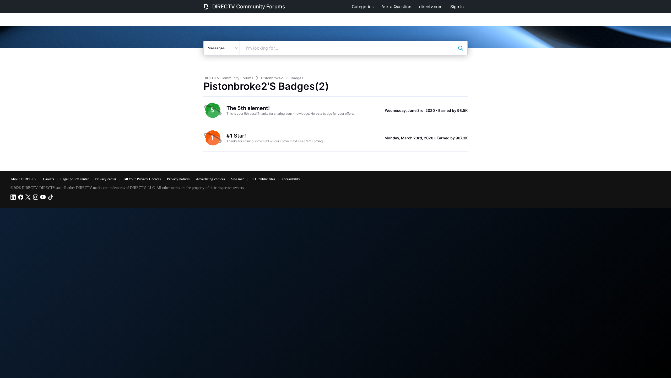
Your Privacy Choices (145, 179)
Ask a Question (396, 6)
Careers (49, 179)
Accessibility (290, 179)
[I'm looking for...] (460, 48)
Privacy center (106, 179)
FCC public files (263, 179)
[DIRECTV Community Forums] (205, 6)
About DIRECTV (24, 179)
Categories (363, 6)
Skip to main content (22, 4)
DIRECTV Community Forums (248, 6)
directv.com (430, 6)
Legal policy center (75, 179)
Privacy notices (179, 179)
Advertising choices (211, 179)
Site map (238, 179)
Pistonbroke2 (272, 78)
